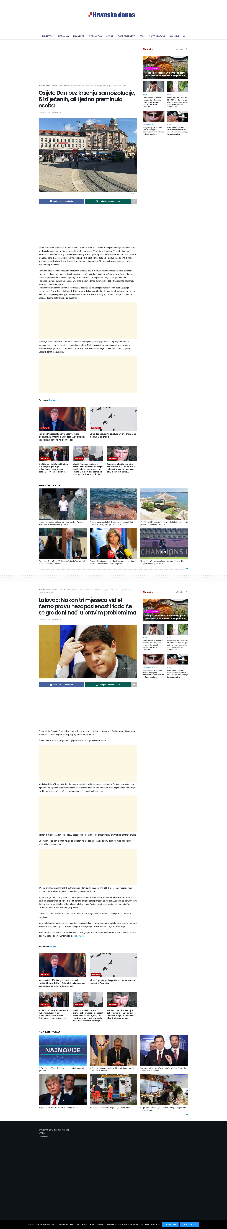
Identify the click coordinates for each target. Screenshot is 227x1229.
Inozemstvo (95, 36)
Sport (109, 36)
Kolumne (174, 36)
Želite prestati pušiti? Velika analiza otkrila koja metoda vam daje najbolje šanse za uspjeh (177, 130)
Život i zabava (157, 36)
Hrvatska (78, 36)
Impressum (43, 1136)
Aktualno (63, 36)
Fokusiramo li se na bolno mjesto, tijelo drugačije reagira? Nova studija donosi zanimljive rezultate (153, 102)
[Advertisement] (88, 66)
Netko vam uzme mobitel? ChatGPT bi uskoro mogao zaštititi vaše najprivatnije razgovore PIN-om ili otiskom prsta (177, 102)
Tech (142, 36)
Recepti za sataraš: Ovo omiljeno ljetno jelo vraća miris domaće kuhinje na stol (165, 74)
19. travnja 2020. (45, 112)
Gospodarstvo (126, 36)
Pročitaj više (189, 1224)
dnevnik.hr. (79, 936)
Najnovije (48, 36)
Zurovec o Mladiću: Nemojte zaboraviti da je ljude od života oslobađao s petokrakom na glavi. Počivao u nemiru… (121, 468)
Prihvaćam (170, 1224)
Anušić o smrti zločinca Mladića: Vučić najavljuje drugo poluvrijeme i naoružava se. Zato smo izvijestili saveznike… (53, 468)
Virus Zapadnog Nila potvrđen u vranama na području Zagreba (113, 435)
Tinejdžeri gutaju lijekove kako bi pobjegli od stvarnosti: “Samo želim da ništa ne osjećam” (153, 130)
